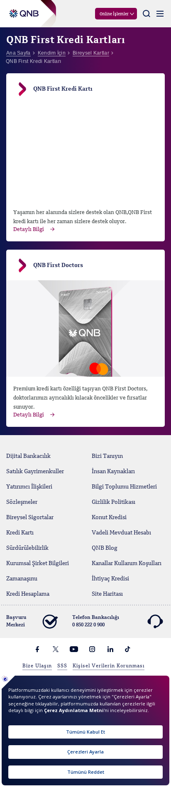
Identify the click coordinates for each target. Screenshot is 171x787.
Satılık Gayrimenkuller (35, 471)
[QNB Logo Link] (22, 9)
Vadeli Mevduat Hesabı (121, 533)
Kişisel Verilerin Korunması (108, 666)
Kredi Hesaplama (27, 594)
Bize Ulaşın (37, 666)
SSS (62, 666)
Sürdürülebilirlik (27, 548)
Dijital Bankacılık (28, 456)
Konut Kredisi (109, 517)
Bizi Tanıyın (107, 456)
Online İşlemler (114, 14)
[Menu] (160, 14)
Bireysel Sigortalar (30, 517)
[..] (85, 328)
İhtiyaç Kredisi (110, 579)
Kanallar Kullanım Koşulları (126, 563)
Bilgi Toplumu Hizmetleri (124, 487)
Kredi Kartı (20, 533)
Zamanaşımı (21, 579)
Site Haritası (107, 594)
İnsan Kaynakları (113, 471)
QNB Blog (104, 548)
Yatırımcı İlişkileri (29, 487)
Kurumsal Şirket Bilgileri (37, 563)
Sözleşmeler (21, 502)
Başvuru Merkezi (16, 621)
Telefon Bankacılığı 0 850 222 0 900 (95, 621)
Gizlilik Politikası (113, 502)
